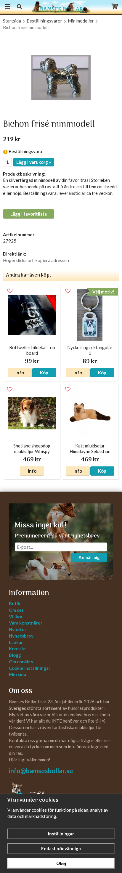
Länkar (16, 642)
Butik (14, 603)
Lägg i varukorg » (33, 162)
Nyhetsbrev (21, 635)
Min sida (17, 674)
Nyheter (17, 629)
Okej (61, 863)
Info (19, 372)
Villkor (16, 616)
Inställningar (61, 833)
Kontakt (17, 648)
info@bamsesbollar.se (41, 771)
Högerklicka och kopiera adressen (36, 260)
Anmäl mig (89, 557)
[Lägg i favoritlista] (9, 291)
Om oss (16, 610)
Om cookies (21, 661)
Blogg (15, 655)
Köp (44, 372)
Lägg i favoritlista (28, 213)
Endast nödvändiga (61, 848)
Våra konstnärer (25, 622)
